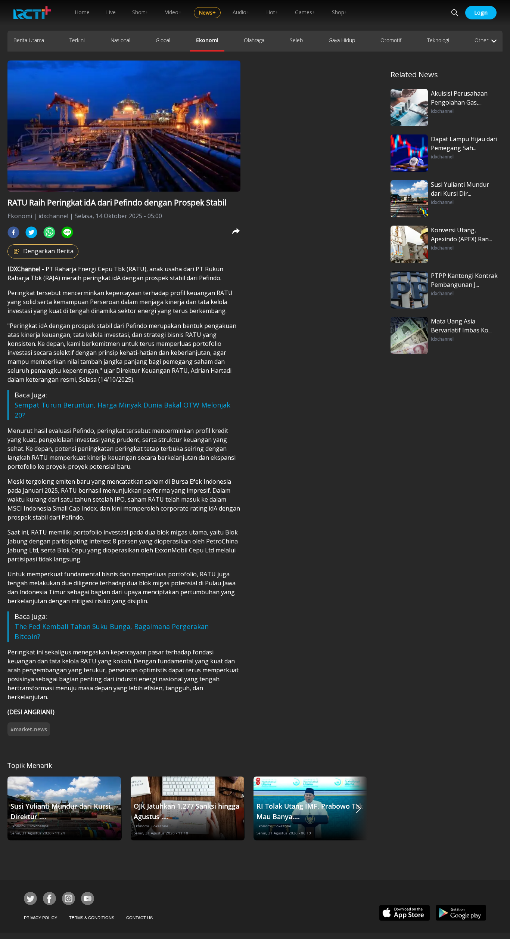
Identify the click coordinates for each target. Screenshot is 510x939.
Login (481, 12)
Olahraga (254, 40)
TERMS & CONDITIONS (91, 917)
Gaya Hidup (342, 40)
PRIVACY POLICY (40, 917)
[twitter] (31, 232)
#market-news (28, 729)
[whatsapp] (49, 232)
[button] (358, 808)
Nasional (120, 40)
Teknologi (438, 40)
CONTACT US (139, 917)
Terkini (77, 40)
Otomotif (390, 40)
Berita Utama (28, 40)
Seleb (296, 40)
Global (163, 40)
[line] (67, 232)
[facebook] (13, 232)
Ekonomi (207, 40)
